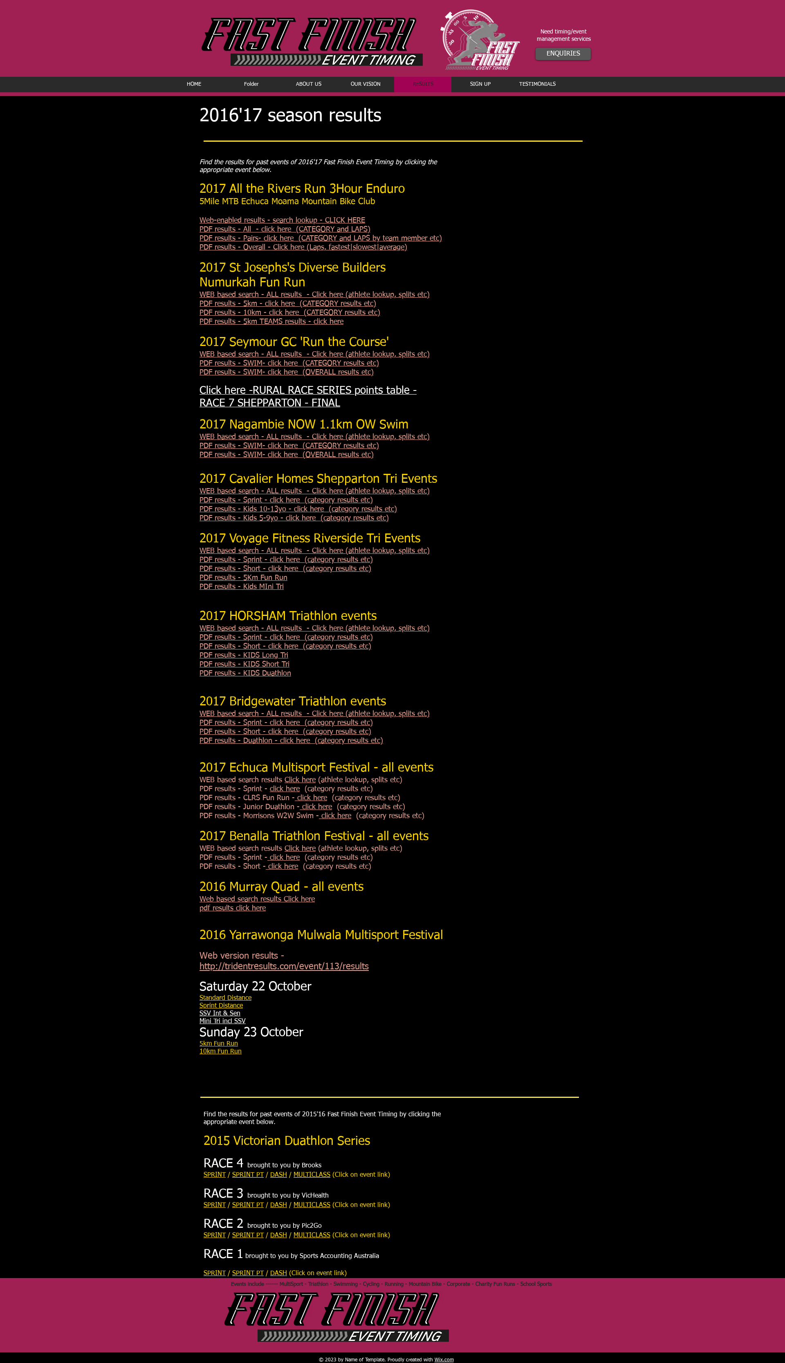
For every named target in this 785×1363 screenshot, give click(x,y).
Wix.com (444, 1360)
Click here (300, 780)
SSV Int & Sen (220, 1014)
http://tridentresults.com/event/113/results (284, 966)
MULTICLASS (312, 1205)
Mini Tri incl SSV (223, 1021)
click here (285, 789)
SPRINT (215, 1175)
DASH (278, 1205)
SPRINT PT (248, 1205)
